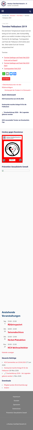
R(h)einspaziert (15, 324)
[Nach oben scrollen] (30, 427)
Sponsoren (16, 404)
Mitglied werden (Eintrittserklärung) (15, 385)
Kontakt (16, 401)
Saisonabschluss (16, 332)
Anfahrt (6, 388)
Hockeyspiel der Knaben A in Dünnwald (17, 90)
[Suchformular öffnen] (30, 11)
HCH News (6, 79)
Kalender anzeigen (8, 352)
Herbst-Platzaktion (16, 340)
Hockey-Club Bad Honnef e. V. (17, 4)
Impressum (16, 397)
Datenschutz (16, 409)
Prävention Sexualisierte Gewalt (16, 413)
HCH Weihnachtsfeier (18, 347)
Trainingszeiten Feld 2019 (12, 68)
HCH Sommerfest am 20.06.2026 (13, 99)
